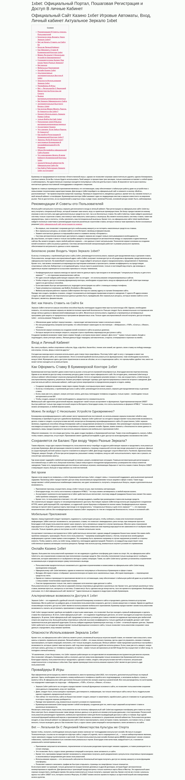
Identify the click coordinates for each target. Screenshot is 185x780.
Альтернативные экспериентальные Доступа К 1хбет (50, 75)
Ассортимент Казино (47, 127)
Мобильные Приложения (48, 68)
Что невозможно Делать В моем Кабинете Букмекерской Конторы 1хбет (52, 157)
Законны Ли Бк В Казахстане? (50, 140)
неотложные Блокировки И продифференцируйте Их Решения (49, 144)
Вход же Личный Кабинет (48, 47)
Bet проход (42, 65)
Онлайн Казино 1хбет (47, 70)
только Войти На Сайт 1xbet (50, 119)
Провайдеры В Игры (46, 86)
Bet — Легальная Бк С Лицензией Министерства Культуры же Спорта (52, 91)
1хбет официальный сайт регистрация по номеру (60, 224)
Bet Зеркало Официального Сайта (52, 101)
